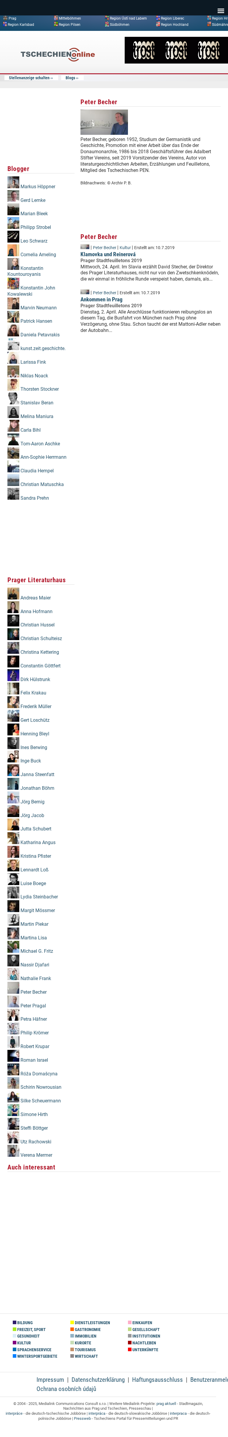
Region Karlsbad (21, 24)
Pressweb (82, 1418)
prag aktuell (166, 1403)
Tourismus (85, 1349)
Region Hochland (175, 24)
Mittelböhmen (70, 18)
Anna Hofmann (36, 611)
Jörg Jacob (31, 815)
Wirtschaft (86, 1356)
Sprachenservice (33, 1349)
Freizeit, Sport (31, 1329)
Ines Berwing (33, 747)
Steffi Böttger (33, 1128)
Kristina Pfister (35, 856)
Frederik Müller (35, 706)
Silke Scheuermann (40, 1101)
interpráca (96, 1413)
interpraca (178, 1413)
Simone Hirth (33, 1114)
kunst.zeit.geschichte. (42, 348)
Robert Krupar (34, 1046)
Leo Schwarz (33, 241)
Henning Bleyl (34, 734)
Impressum (50, 1379)
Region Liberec (172, 18)
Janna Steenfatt (36, 774)
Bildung (24, 1322)
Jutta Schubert (35, 829)
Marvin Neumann (38, 308)
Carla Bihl (30, 430)
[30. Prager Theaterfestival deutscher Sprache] (176, 62)
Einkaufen (142, 1322)
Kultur (125, 247)
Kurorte (82, 1343)
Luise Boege (32, 883)
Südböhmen (119, 24)
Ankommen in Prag (101, 299)
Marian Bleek (33, 213)
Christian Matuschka (41, 484)
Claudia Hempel (36, 471)
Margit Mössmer (37, 910)
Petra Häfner (33, 1019)
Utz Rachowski (35, 1142)
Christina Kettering (39, 652)
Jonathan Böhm (36, 788)
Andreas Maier (35, 598)
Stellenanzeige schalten (29, 77)
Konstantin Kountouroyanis (25, 271)
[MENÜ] (221, 7)
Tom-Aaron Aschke (39, 444)
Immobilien (85, 1336)
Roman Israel (33, 1060)
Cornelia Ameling (37, 254)
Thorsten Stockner (39, 389)
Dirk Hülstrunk (34, 679)
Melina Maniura (36, 416)
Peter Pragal (32, 1006)
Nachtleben (144, 1343)
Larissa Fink (32, 362)
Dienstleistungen (92, 1322)
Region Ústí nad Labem (128, 18)
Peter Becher (33, 992)
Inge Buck (30, 761)
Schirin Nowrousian (40, 1087)
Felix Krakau (32, 693)
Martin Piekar (33, 924)
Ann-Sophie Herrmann (42, 457)
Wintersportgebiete (36, 1356)
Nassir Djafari (34, 965)
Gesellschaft (146, 1329)
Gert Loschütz (34, 720)
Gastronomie (87, 1329)
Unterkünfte (145, 1349)
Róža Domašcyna (38, 1074)
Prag (12, 18)
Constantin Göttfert (40, 666)
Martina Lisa (33, 938)
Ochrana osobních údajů (66, 1388)
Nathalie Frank (35, 978)
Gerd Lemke (32, 200)
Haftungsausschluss (157, 1379)
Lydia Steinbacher (38, 897)
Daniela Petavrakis (39, 335)
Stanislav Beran (36, 403)
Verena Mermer (35, 1155)
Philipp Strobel (35, 227)
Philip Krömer (34, 1033)
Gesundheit (28, 1336)
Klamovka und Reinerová (108, 254)
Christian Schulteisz (40, 638)
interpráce (14, 1413)
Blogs (70, 77)
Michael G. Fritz (36, 951)
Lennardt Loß (34, 870)
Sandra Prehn (34, 498)
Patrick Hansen (35, 321)
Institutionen (146, 1336)
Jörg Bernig (32, 802)
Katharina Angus (37, 842)
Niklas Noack (33, 376)
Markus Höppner (37, 186)
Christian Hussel (37, 625)
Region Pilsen (69, 24)
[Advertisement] (41, 127)
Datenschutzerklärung (98, 1379)
